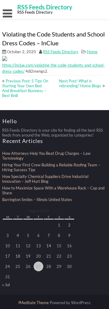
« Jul (6, 284)
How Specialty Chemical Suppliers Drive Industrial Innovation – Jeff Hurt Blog (45, 179)
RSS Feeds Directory (60, 51)
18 (17, 256)
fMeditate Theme (34, 302)
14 (48, 245)
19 (28, 256)
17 (7, 256)
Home (92, 51)
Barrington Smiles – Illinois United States (37, 199)
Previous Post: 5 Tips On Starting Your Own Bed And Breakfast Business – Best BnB (25, 88)
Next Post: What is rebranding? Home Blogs (80, 83)
